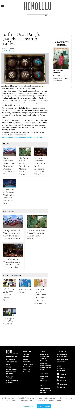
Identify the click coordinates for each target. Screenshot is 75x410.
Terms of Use (27, 372)
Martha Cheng (9, 51)
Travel (8, 367)
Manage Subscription (60, 78)
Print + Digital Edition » (58, 71)
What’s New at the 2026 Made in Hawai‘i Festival (8, 295)
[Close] (72, 398)
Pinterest (63, 381)
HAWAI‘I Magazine (62, 357)
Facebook (63, 374)
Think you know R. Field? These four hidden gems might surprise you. (40, 296)
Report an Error (27, 367)
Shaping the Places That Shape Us (8, 321)
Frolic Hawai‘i (61, 362)
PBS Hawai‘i (43, 361)
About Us (26, 354)
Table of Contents (59, 76)
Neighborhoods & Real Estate (11, 370)
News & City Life (11, 357)
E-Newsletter (57, 80)
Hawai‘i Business (62, 354)
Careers (25, 359)
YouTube (62, 387)
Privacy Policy (27, 369)
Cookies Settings (28, 406)
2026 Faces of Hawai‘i (25, 291)
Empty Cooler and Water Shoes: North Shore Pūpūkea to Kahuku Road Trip (9, 166)
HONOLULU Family (62, 359)
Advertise (26, 357)
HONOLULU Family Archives (12, 381)
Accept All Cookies (44, 406)
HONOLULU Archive (9, 377)
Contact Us (26, 362)
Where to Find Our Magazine (45, 391)
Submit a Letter (28, 364)
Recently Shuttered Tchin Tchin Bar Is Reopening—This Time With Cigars (11, 263)
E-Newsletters (44, 381)
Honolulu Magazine (37, 6)
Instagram (63, 384)
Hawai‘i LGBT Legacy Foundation (45, 364)
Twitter (62, 377)
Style (8, 364)
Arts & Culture (11, 362)
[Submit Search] (46, 16)
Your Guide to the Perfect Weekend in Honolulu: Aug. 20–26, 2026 (9, 196)
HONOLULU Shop (45, 388)
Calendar (9, 374)
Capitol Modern (44, 354)
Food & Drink (10, 359)
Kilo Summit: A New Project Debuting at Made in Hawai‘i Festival (25, 166)
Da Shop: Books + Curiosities (45, 357)
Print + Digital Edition (44, 377)
